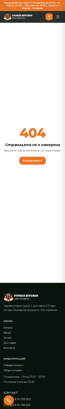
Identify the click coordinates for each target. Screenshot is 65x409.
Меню (7, 332)
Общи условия (13, 370)
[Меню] (57, 16)
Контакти (9, 347)
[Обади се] (9, 400)
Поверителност (14, 365)
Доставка (10, 342)
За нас (8, 337)
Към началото (32, 160)
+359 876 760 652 (19, 399)
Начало (8, 327)
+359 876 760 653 (19, 404)
